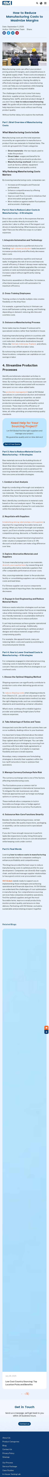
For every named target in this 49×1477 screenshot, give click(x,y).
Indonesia (23, 344)
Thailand (32, 344)
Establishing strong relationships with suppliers (22, 522)
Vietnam (15, 344)
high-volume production (20, 248)
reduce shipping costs (14, 693)
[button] (4, 33)
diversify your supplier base (14, 565)
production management (16, 392)
